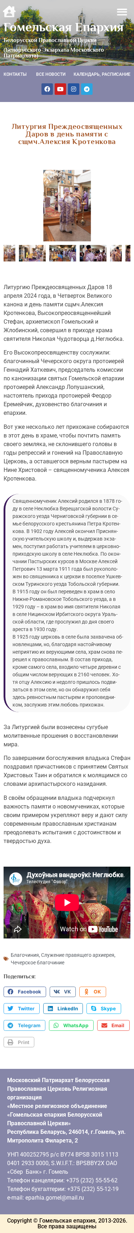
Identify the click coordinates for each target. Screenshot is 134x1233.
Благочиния (25, 955)
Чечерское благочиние (37, 962)
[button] (122, 12)
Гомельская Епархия (64, 27)
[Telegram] (87, 89)
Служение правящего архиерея (77, 955)
